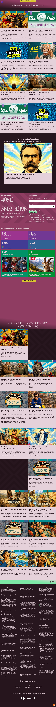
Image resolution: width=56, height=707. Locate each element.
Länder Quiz (37, 688)
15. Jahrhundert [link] (16, 553)
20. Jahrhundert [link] (52, 525)
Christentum (41, 432)
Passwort (31, 204)
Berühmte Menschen (12, 334)
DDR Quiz (37, 691)
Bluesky (23, 699)
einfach (25, 73)
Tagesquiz (46, 678)
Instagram (31, 699)
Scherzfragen (27, 690)
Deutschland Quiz (37, 690)
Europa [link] (53, 75)
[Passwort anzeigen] (52, 207)
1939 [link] (35, 73)
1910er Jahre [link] (46, 525)
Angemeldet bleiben (35, 210)
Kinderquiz (12, 674)
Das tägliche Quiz (14, 103)
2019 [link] (40, 463)
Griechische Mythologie (36, 553)
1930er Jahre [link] (39, 73)
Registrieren (31, 214)
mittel (25, 334)
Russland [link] (49, 75)
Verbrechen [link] (44, 73)
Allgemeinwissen (20, 73)
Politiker (10, 432)
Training (27, 0)
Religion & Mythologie (48, 432)
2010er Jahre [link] (16, 396)
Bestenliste (4, 621)
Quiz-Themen (7, 676)
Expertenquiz (17, 690)
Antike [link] (22, 334)
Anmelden (32, 212)
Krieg (40, 396)
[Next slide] (51, 165)
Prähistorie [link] (16, 494)
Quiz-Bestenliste (29, 285)
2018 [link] (12, 396)
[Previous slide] (4, 165)
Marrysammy (8, 253)
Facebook (27, 699)
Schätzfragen (27, 689)
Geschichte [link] (18, 334)
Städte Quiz (37, 689)
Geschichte (48, 73)
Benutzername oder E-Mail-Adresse (37, 198)
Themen (22, 0)
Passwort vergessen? (46, 214)
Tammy (33, 253)
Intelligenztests (23, 630)
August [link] (45, 75)
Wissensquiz (17, 689)
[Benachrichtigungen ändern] (53, 705)
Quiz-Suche (3, 681)
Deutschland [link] (32, 73)
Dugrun (7, 243)
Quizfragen (42, 103)
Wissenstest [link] (48, 396)
